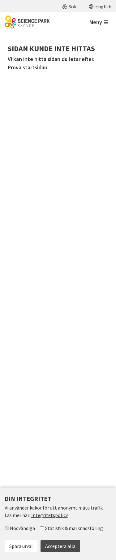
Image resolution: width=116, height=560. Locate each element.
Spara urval (21, 546)
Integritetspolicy (49, 515)
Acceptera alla (60, 546)
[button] (69, 6)
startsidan (35, 67)
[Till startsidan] (27, 21)
